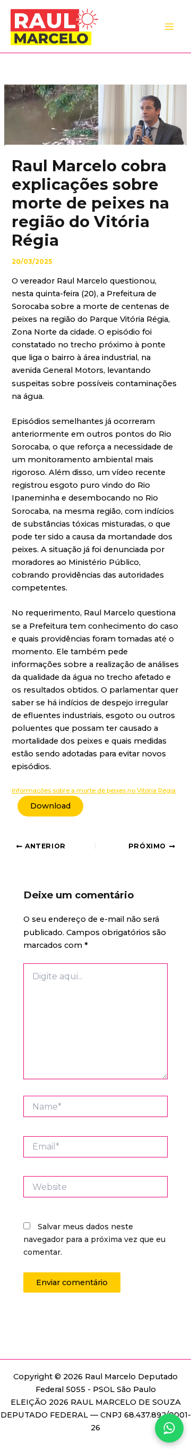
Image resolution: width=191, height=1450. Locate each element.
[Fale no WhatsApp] (169, 1428)
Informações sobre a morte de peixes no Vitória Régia (94, 790)
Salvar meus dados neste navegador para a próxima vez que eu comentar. (94, 1239)
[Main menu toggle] (169, 26)
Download (50, 806)
